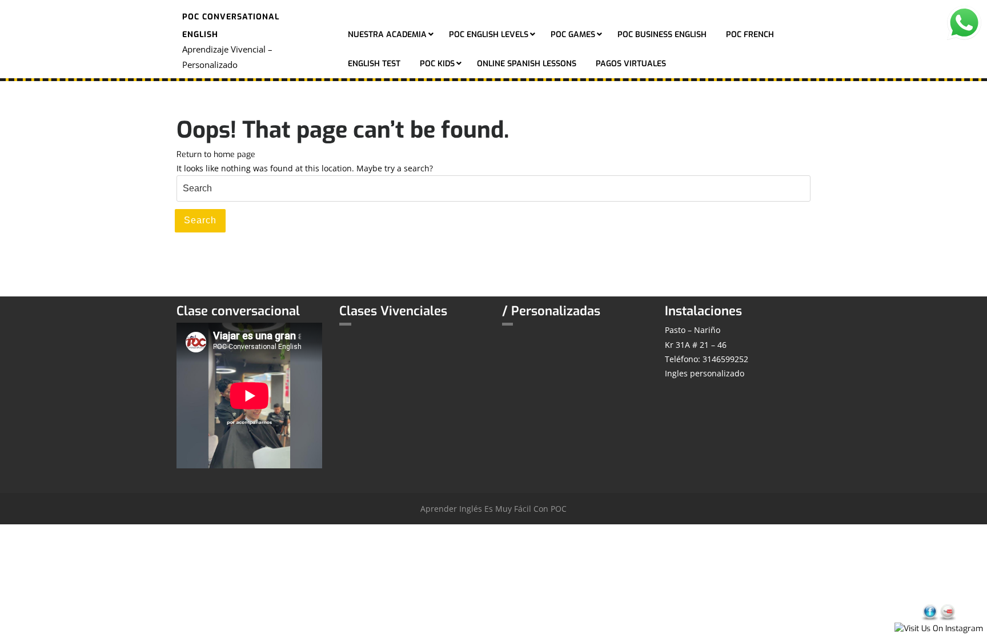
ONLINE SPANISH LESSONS (526, 63)
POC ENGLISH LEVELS (488, 34)
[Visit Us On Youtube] (947, 612)
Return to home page (215, 154)
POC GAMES (573, 34)
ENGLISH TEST (374, 63)
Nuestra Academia (387, 34)
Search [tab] (200, 220)
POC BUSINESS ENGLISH (662, 34)
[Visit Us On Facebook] (929, 612)
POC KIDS (437, 63)
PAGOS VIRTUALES (631, 63)
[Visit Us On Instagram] (938, 628)
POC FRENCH (750, 34)
